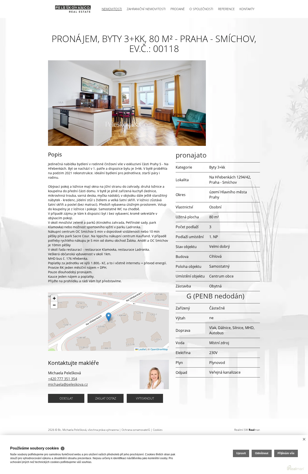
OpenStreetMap (159, 349)
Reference (226, 9)
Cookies (158, 430)
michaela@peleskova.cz (68, 384)
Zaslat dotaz (105, 398)
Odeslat (66, 398)
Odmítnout (261, 453)
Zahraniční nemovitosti (146, 9)
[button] (108, 317)
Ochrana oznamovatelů (136, 430)
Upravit (241, 453)
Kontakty (246, 9)
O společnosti (201, 9)
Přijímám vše (286, 453)
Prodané (177, 9)
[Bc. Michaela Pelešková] (69, 9)
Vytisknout (145, 398)
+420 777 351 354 (62, 378)
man (254, 430)
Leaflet (142, 349)
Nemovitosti (112, 9)
